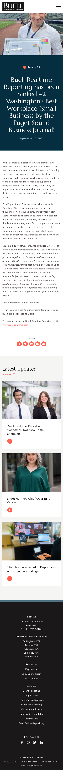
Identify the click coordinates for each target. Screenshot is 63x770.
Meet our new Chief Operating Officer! (28, 500)
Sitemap (39, 757)
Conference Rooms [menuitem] (31, 709)
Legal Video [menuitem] (31, 695)
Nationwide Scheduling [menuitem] (31, 714)
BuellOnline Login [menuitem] (31, 673)
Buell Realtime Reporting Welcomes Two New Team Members (25, 429)
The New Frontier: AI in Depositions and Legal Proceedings (31, 569)
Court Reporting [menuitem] (31, 690)
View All (6, 375)
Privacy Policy (26, 757)
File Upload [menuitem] (31, 678)
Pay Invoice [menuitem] (31, 669)
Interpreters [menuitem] (31, 718)
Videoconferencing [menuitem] (31, 704)
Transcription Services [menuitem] (31, 700)
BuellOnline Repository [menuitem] (31, 723)
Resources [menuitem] (31, 664)
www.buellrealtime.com (15, 324)
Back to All (33, 67)
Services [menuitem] (31, 686)
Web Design (27, 765)
